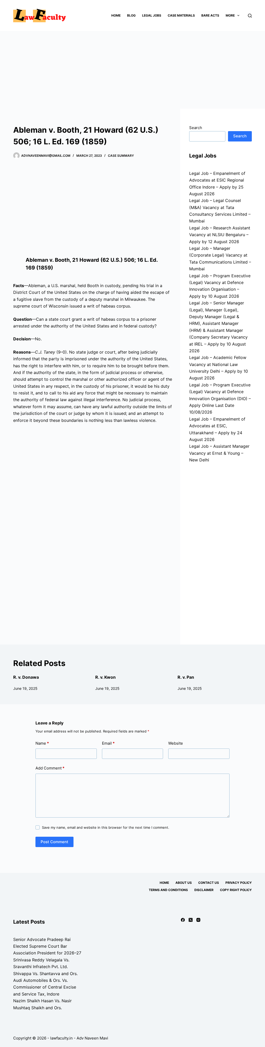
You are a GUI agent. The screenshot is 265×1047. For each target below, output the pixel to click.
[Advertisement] (132, 70)
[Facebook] (183, 920)
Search (195, 127)
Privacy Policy (238, 883)
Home (116, 15)
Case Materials (181, 15)
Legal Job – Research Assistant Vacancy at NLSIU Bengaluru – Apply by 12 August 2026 (219, 234)
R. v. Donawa (26, 677)
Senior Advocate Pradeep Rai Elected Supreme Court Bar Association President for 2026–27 (47, 946)
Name (42, 743)
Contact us (208, 883)
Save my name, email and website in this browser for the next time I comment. (105, 827)
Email (108, 743)
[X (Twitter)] (191, 920)
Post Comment (54, 841)
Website (175, 743)
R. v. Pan (186, 677)
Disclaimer (204, 890)
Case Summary (121, 156)
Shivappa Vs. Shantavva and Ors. (45, 973)
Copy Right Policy (236, 890)
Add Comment (49, 768)
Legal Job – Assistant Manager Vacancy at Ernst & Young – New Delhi (219, 453)
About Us (183, 883)
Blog (131, 15)
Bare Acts (210, 15)
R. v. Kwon (105, 677)
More (230, 15)
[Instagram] (198, 920)
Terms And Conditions (168, 890)
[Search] (250, 16)
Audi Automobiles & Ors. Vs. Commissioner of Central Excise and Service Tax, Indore (44, 987)
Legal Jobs (151, 15)
